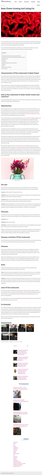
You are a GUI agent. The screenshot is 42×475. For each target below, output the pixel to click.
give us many (19, 316)
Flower (18, 341)
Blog (4, 5)
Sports (15, 459)
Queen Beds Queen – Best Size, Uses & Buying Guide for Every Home (20, 413)
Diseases (4, 64)
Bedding (15, 442)
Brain (13, 341)
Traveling (15, 460)
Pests (3, 65)
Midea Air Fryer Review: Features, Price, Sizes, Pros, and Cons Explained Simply (20, 401)
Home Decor (16, 453)
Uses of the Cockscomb (6, 67)
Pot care (3, 60)
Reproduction (5, 58)
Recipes (15, 457)
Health (15, 450)
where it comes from (24, 292)
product (15, 456)
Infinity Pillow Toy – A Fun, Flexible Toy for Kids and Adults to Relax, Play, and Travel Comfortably (21, 388)
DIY (14, 445)
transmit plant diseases (17, 249)
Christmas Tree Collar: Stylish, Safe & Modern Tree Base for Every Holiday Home (20, 425)
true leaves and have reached (20, 145)
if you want (10, 298)
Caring (15, 341)
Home (2, 5)
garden (7, 341)
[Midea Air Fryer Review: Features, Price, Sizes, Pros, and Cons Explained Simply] (17, 406)
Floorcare (4, 61)
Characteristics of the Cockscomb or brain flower (11, 55)
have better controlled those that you (32, 113)
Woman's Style (16, 466)
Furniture (15, 448)
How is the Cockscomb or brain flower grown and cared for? (13, 57)
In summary (5, 68)
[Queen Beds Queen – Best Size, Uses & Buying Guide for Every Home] (17, 419)
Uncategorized (17, 462)
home (14, 452)
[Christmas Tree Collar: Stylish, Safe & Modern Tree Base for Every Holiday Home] (17, 431)
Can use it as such (24, 118)
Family (14, 446)
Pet (14, 455)
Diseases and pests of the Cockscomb (9, 62)
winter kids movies (18, 464)
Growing (20, 341)
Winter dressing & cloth (19, 463)
